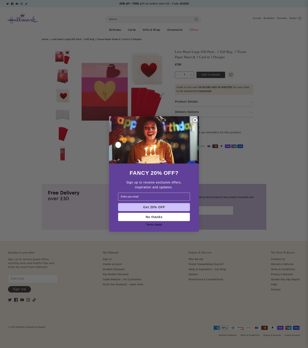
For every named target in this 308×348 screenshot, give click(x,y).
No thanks (154, 217)
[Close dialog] (195, 120)
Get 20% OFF (154, 207)
